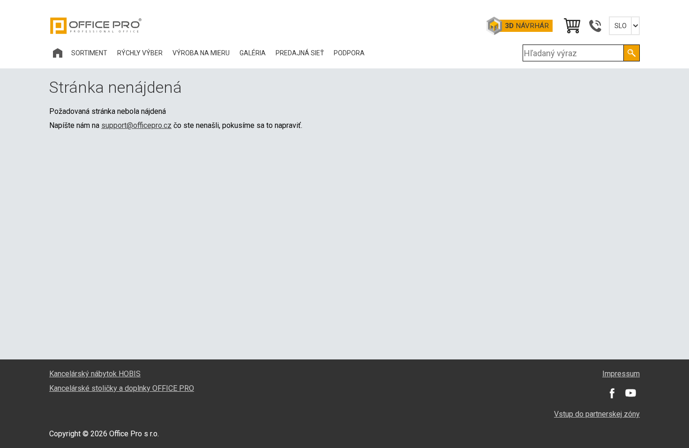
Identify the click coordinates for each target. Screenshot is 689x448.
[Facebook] (611, 393)
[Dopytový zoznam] (571, 25)
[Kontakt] (594, 25)
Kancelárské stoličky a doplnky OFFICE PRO (121, 388)
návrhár (527, 26)
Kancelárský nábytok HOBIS (95, 373)
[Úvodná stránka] (57, 53)
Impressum (621, 373)
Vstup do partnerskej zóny (597, 414)
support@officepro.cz (136, 125)
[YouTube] (630, 393)
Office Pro (96, 25)
